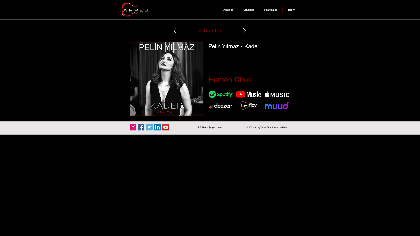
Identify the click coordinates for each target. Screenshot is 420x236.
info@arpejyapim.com (210, 127)
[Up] (175, 31)
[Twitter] (149, 127)
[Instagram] (133, 127)
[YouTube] (165, 127)
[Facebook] (141, 127)
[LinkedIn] (157, 127)
